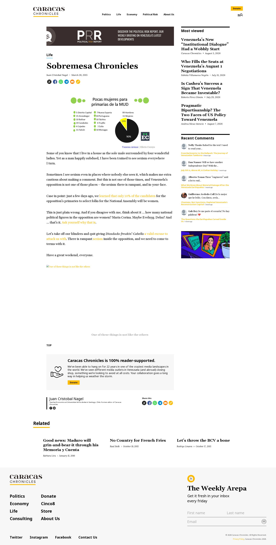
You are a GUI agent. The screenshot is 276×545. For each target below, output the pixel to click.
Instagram (39, 537)
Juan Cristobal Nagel (57, 75)
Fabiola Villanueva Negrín (194, 75)
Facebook (63, 537)
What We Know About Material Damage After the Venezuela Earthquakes (205, 186)
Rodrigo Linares (184, 446)
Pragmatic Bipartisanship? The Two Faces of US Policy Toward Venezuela (203, 112)
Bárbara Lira (49, 455)
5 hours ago (207, 155)
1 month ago (222, 170)
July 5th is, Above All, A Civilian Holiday (199, 170)
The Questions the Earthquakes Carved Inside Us (203, 220)
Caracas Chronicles (191, 53)
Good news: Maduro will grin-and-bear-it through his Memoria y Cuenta (70, 445)
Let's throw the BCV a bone (203, 440)
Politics (106, 14)
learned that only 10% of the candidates (127, 196)
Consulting (21, 518)
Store (46, 511)
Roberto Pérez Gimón (192, 97)
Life (118, 14)
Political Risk (150, 14)
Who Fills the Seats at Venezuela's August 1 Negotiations (202, 66)
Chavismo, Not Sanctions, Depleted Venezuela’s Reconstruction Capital (204, 203)
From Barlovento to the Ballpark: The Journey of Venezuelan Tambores (204, 154)
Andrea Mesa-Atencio (192, 123)
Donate (237, 8)
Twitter (16, 537)
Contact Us (87, 537)
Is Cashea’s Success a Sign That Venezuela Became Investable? (201, 88)
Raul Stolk (115, 446)
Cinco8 (48, 503)
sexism (98, 239)
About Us (169, 14)
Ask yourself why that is (79, 222)
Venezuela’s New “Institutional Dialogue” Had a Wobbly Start (205, 44)
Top (48, 345)
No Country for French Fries (138, 440)
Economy (132, 14)
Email (54, 408)
